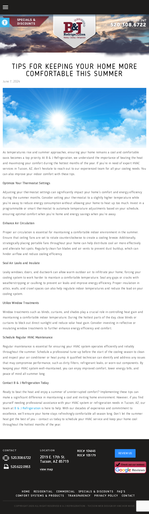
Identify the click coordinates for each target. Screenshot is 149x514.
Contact (128, 495)
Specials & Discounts (26, 21)
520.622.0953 (20, 467)
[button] (4, 22)
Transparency (79, 495)
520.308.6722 (128, 25)
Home (26, 491)
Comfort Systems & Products (40, 495)
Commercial (65, 491)
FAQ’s (121, 491)
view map (46, 469)
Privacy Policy (106, 495)
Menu (6, 7)
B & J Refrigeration (27, 408)
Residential (43, 491)
